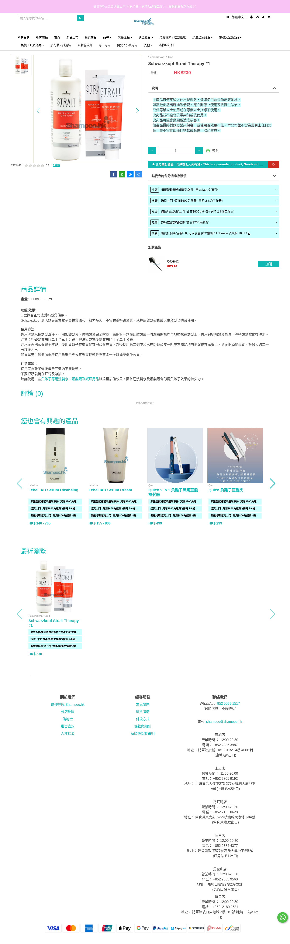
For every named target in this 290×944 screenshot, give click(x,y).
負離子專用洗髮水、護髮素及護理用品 (70, 379)
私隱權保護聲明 (143, 733)
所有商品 (42, 37)
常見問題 (142, 704)
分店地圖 (68, 712)
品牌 (106, 37)
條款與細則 (142, 726)
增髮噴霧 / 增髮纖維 (172, 37)
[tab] (213, 190)
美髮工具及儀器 (31, 45)
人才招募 (68, 733)
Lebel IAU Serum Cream (110, 490)
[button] (38, 110)
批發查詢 (68, 726)
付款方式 (142, 719)
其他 (147, 45)
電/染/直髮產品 (229, 37)
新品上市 (72, 37)
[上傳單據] (257, 17)
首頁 (57, 37)
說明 (155, 88)
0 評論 (56, 165)
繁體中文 (238, 17)
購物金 (68, 719)
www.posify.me (260, 939)
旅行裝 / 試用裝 (61, 45)
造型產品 (145, 37)
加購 (268, 264)
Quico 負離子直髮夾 (225, 490)
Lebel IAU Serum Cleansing (53, 490)
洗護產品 (124, 37)
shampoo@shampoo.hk (224, 721)
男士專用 (105, 45)
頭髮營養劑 (84, 45)
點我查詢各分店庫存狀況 (169, 176)
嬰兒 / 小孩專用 (127, 45)
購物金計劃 (166, 45)
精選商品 (91, 37)
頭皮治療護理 (201, 37)
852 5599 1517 (228, 703)
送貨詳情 (142, 712)
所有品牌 (24, 37)
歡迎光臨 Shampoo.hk (67, 704)
